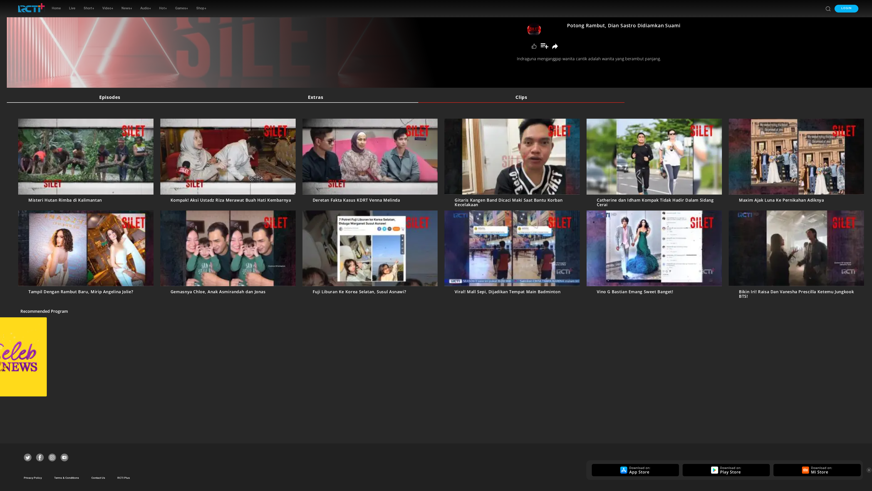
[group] (635, 470)
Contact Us (98, 478)
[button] (846, 9)
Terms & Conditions (66, 478)
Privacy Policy (33, 478)
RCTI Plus (123, 478)
